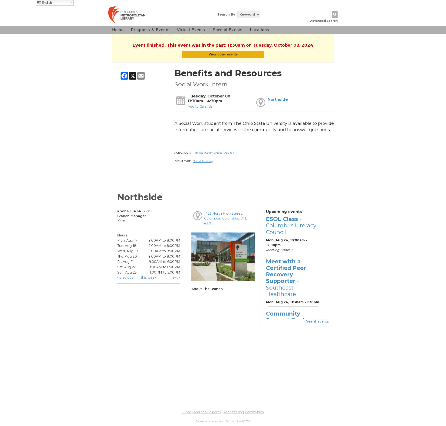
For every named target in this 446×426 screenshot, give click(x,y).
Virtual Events (191, 30)
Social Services (202, 161)
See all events (317, 321)
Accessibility (233, 412)
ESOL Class (291, 225)
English (46, 2)
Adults (228, 152)
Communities (213, 152)
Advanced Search (324, 21)
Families (198, 152)
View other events (223, 54)
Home (118, 30)
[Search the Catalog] (335, 14)
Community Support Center (288, 316)
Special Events (228, 30)
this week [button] (148, 277)
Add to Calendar (201, 106)
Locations (259, 30)
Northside (278, 99)
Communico (254, 412)
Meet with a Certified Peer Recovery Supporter (286, 277)
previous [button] (125, 277)
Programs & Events (150, 30)
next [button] (175, 277)
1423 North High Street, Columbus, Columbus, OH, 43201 (225, 218)
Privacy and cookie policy (201, 412)
